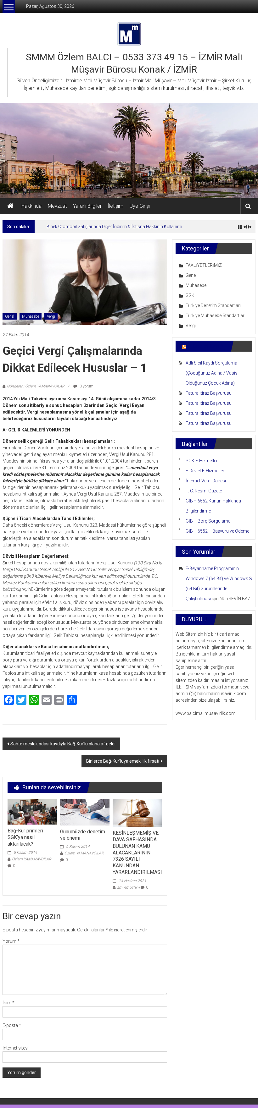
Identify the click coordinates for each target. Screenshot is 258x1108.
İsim (8, 1002)
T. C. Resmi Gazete (204, 490)
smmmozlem (128, 887)
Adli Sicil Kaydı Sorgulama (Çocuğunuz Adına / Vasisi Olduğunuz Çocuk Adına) (212, 373)
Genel (9, 316)
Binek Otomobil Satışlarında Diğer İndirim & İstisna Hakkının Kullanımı (114, 226)
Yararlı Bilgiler (87, 206)
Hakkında (31, 206)
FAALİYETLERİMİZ (204, 265)
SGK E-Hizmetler (202, 460)
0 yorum (86, 386)
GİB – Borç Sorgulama (208, 521)
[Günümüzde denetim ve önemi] (84, 811)
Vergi (51, 316)
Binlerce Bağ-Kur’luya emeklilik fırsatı (122, 761)
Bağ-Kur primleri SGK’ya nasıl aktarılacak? (25, 837)
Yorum (11, 941)
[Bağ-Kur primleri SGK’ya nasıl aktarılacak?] (32, 811)
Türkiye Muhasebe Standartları (215, 315)
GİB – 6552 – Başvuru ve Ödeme (217, 531)
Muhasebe (30, 316)
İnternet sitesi (16, 1047)
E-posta (12, 1025)
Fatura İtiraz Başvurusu (209, 393)
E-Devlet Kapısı (206, 346)
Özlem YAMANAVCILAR (31, 859)
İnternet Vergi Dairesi (206, 480)
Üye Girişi (140, 206)
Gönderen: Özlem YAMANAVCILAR (35, 386)
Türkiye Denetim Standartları (213, 305)
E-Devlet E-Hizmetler (205, 470)
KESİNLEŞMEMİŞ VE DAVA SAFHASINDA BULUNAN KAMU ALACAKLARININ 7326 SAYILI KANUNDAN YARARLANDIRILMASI (137, 852)
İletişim (115, 206)
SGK (190, 295)
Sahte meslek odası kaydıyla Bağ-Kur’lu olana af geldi (62, 743)
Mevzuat (57, 206)
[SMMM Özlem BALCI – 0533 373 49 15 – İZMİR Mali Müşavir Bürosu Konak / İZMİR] (10, 206)
